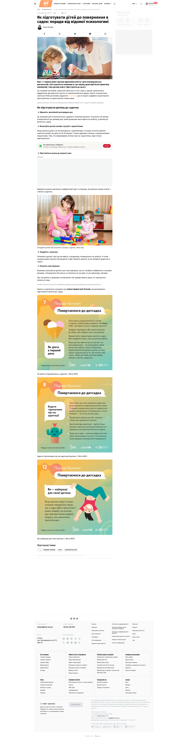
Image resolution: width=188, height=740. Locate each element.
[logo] (46, 3)
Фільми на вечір (45, 687)
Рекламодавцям (96, 640)
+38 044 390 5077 (69, 627)
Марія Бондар (48, 27)
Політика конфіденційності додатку (120, 632)
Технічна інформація (118, 643)
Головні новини (45, 657)
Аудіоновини (44, 668)
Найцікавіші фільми (46, 682)
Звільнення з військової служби (107, 657)
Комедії (42, 690)
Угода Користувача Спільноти (121, 636)
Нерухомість (102, 680)
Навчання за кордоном (76, 693)
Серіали (42, 693)
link (63, 638)
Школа (71, 685)
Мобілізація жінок (103, 662)
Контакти (135, 624)
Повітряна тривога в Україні (78, 665)
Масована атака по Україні (77, 668)
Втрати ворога (73, 673)
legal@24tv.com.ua (113, 718)
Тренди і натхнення (103, 687)
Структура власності (138, 630)
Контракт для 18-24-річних (105, 665)
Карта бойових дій (75, 660)
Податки (128, 668)
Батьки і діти (97, 4)
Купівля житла (101, 685)
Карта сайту (135, 637)
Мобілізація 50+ (102, 660)
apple (107, 726)
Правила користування (99, 643)
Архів (134, 633)
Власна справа (60, 4)
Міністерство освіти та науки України (81, 682)
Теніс (127, 687)
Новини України (45, 660)
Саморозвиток (73, 690)
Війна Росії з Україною (77, 654)
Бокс (126, 682)
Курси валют (129, 660)
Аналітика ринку (102, 682)
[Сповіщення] (141, 3)
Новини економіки (132, 654)
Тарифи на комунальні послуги (135, 665)
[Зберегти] (105, 33)
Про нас (94, 624)
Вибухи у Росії (73, 670)
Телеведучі (95, 637)
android (96, 726)
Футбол (127, 685)
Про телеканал (96, 633)
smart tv (118, 726)
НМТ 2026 (72, 687)
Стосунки (86, 4)
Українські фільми (46, 685)
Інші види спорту (130, 693)
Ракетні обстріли (74, 657)
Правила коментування (119, 639)
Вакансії (134, 627)
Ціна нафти (129, 657)
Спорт (127, 680)
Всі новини (44, 654)
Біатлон (127, 690)
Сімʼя (38, 9)
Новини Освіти (74, 680)
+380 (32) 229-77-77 (102, 716)
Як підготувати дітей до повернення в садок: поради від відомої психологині (77, 9)
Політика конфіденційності (120, 624)
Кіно (42, 680)
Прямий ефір (44, 662)
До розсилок (75, 704)
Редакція (94, 627)
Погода (42, 670)
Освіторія (72, 96)
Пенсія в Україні (130, 670)
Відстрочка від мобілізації (105, 668)
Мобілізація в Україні (105, 654)
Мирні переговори (75, 662)
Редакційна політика (98, 630)
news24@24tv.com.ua (45, 627)
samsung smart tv (130, 726)
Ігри (133, 640)
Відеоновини (44, 665)
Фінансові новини (131, 662)
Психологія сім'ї (74, 4)
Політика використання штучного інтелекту (119, 628)
